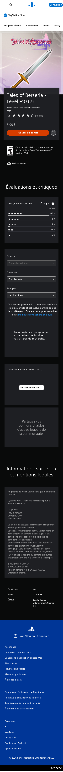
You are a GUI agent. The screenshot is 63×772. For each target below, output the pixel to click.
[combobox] (31, 263)
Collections (32, 25)
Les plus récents (12, 25)
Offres (46, 25)
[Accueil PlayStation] (31, 4)
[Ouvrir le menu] (3, 5)
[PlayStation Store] (15, 15)
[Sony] (55, 770)
